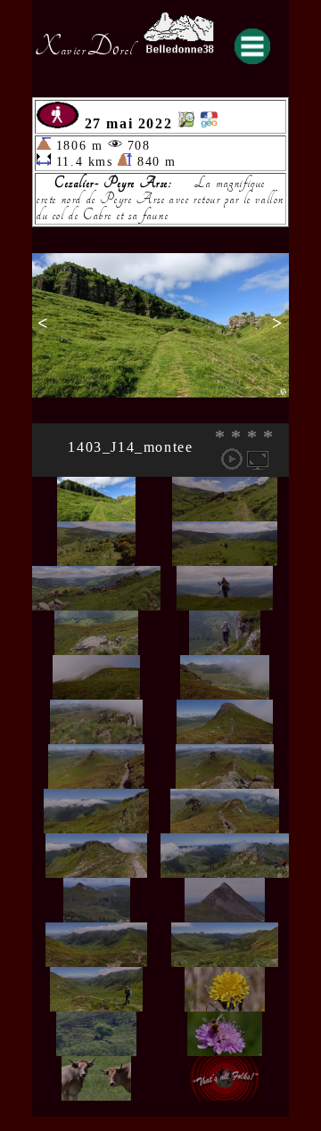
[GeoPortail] (209, 123)
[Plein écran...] (257, 459)
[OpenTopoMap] (186, 123)
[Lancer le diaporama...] (232, 459)
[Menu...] (252, 46)
